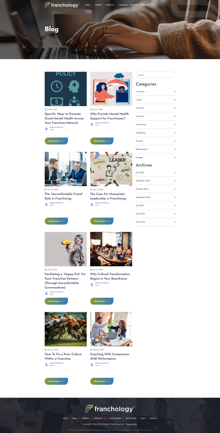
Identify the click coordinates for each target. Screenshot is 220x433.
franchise (140, 116)
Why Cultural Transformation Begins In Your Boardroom (110, 276)
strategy (139, 157)
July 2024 (140, 205)
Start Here (145, 5)
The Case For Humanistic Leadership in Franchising (108, 196)
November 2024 (143, 180)
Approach (109, 5)
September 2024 (143, 197)
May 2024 (140, 221)
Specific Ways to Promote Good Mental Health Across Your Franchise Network (64, 118)
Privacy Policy (131, 424)
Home (65, 418)
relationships (141, 149)
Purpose (98, 5)
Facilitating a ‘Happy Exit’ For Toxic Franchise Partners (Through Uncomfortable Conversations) (65, 281)
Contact (134, 5)
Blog (143, 418)
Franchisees (130, 418)
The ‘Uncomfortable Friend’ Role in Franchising (64, 196)
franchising (141, 124)
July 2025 (140, 172)
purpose (139, 140)
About (87, 5)
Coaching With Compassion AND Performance (109, 356)
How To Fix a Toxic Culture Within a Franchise (63, 356)
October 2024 (142, 188)
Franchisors (115, 418)
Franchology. (103, 424)
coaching (140, 91)
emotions (140, 107)
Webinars (123, 5)
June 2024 (140, 213)
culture (139, 99)
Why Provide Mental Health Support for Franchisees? (109, 116)
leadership (140, 132)
